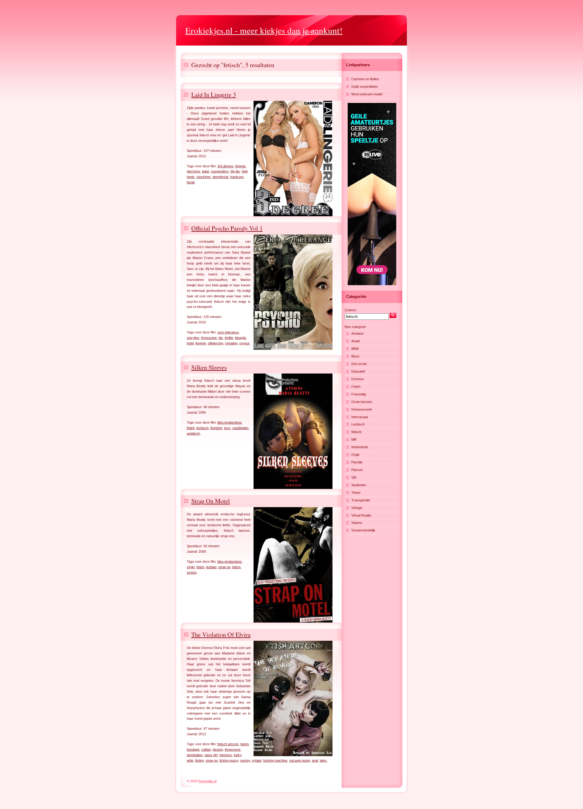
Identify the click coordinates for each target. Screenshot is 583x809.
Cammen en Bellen (365, 79)
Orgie (355, 454)
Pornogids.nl (207, 781)
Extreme (357, 379)
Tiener (356, 492)
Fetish (355, 386)
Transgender (360, 500)
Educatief (358, 371)
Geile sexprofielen (364, 86)
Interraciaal (359, 417)
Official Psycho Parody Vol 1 (227, 228)
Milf (353, 439)
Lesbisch (358, 424)
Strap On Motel (210, 501)
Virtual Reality (361, 515)
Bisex (355, 356)
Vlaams (356, 522)
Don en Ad (359, 364)
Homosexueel (361, 409)
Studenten (358, 485)
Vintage (356, 508)
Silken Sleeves (209, 367)
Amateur (357, 333)
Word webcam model (366, 94)
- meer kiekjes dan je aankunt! (264, 30)
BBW (355, 348)
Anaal (355, 341)
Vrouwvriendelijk (363, 530)
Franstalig (358, 394)
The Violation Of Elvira (221, 634)
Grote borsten (361, 402)
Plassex (357, 470)
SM (353, 477)
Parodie (357, 462)
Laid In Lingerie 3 (213, 94)
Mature (356, 432)
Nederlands (359, 447)
